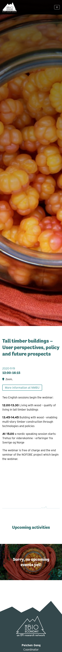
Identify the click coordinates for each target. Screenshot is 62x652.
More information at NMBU (22, 387)
